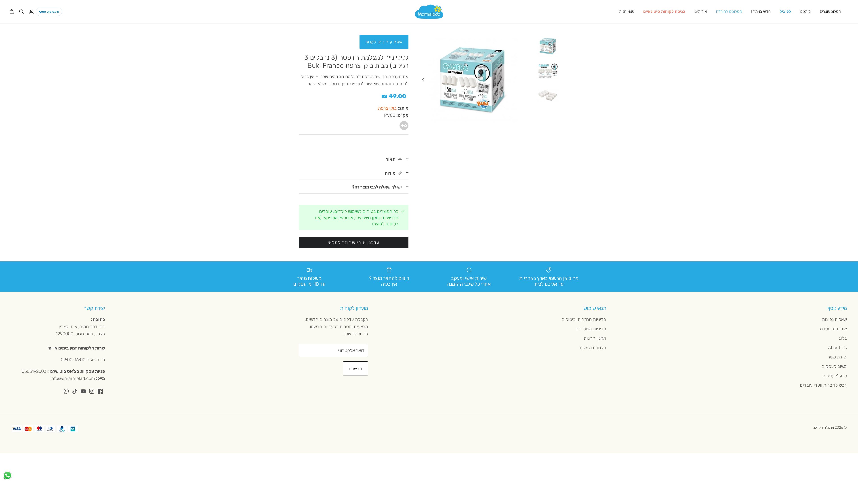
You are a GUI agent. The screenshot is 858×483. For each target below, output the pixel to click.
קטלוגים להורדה (729, 11)
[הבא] (423, 80)
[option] (473, 79)
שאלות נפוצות (834, 319)
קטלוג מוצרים (830, 11)
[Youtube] (83, 391)
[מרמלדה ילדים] (429, 11)
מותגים (805, 11)
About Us (837, 347)
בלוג (843, 338)
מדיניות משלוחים (591, 328)
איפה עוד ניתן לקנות (384, 42)
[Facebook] (100, 391)
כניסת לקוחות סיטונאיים (664, 11)
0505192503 (34, 371)
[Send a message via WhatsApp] (7, 475)
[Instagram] (91, 391)
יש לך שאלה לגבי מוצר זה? (377, 187)
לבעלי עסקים (834, 375)
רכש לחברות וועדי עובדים (823, 385)
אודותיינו (700, 11)
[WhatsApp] (66, 391)
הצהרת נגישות (593, 347)
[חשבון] (32, 11)
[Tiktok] (74, 391)
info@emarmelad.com (72, 378)
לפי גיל (785, 11)
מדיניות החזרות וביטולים (584, 319)
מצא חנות (626, 11)
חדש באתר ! (761, 11)
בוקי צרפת (387, 108)
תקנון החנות (595, 338)
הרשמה (355, 368)
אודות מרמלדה (833, 328)
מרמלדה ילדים (824, 427)
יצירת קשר (837, 357)
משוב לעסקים (834, 366)
